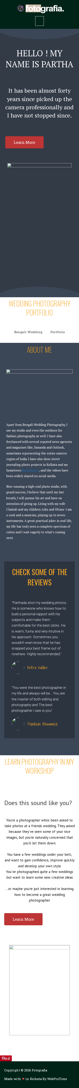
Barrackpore (30, 470)
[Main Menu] (39, 21)
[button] (24, 142)
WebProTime (57, 1079)
